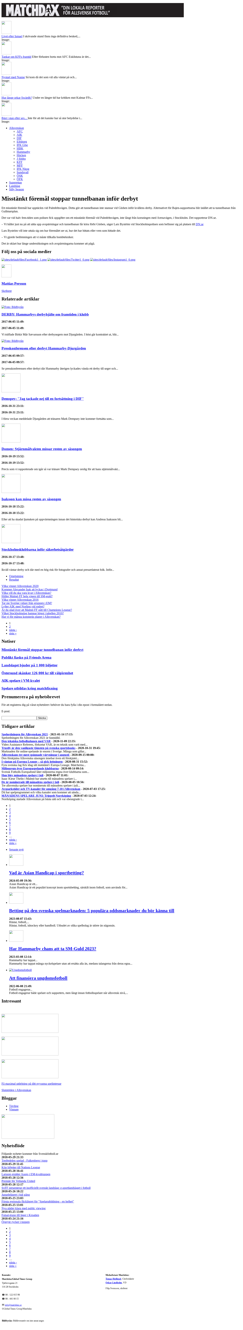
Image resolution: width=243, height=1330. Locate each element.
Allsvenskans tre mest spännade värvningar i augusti (36, 754)
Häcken (21, 155)
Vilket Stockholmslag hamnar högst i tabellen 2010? (33, 613)
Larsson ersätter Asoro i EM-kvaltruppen (26, 1174)
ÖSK (20, 175)
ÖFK (20, 179)
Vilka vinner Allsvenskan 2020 (20, 586)
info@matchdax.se (13, 1305)
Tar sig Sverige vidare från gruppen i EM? (27, 603)
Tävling (13, 1106)
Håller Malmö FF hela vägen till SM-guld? (27, 596)
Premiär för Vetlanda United (18, 1181)
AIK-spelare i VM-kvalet (21, 681)
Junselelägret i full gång (16, 1194)
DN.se (200, 224)
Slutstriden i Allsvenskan (16, 1090)
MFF (20, 165)
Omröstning (16, 576)
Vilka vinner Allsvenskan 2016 (20, 599)
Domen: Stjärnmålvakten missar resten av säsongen (42, 449)
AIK (19, 134)
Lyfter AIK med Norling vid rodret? (23, 606)
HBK (20, 148)
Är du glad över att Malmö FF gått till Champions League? (37, 609)
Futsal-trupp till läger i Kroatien (20, 1215)
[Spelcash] (30, 1031)
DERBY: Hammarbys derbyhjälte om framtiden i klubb (45, 314)
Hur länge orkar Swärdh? (17, 97)
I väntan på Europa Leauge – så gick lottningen (32, 761)
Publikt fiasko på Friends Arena (26, 657)
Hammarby (23, 151)
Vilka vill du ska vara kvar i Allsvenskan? (26, 592)
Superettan (15, 182)
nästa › (13, 630)
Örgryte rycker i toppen (16, 1222)
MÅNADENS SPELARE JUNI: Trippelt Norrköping (36, 795)
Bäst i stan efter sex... (15, 118)
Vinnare (14, 1109)
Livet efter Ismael (12, 36)
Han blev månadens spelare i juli (22, 775)
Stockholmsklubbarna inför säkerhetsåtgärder (38, 549)
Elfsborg (22, 141)
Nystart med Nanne (13, 77)
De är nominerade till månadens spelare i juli (30, 782)
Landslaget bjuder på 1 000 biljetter (30, 665)
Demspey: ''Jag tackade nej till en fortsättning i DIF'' (43, 399)
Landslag (14, 186)
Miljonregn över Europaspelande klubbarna (30, 768)
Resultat (14, 579)
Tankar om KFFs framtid (16, 56)
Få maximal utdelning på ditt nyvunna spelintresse (31, 1083)
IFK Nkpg (23, 168)
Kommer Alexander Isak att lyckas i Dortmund (30, 589)
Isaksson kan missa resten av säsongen (31, 499)
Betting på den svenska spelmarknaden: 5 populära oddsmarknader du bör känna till (91, 910)
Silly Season (16, 189)
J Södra (21, 158)
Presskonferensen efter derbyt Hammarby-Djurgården (44, 348)
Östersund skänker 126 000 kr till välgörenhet (37, 673)
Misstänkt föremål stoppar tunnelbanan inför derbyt (42, 650)
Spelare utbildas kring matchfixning (30, 688)
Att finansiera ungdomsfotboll (38, 978)
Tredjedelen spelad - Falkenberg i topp (24, 1160)
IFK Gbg (22, 145)
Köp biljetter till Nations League (21, 1167)
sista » (13, 633)
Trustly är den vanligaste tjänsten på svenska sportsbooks (38, 748)
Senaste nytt (16, 849)
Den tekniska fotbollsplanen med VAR (26, 741)
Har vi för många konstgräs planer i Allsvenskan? (31, 616)
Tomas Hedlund (113, 1279)
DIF (19, 138)
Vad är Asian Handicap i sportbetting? (46, 872)
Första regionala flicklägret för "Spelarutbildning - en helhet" (38, 1201)
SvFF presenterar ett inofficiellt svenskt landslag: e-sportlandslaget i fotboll (46, 1187)
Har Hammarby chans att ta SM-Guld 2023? (52, 948)
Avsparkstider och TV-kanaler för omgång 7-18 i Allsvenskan (41, 788)
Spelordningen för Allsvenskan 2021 (25, 734)
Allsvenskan (16, 128)
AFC (20, 131)
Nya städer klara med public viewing (24, 1208)
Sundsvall (22, 172)
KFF (19, 162)
